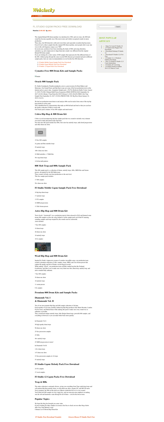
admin (50, 30)
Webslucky (43, 9)
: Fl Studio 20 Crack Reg (112, 65)
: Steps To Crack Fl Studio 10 (114, 46)
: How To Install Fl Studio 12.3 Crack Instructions (114, 62)
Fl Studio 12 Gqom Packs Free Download (51, 66)
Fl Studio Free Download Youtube (48, 417)
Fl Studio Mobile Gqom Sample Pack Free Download (55, 62)
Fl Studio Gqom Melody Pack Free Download (52, 64)
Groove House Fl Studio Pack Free (82, 417)
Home (40, 16)
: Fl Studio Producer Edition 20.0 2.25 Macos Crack (113, 67)
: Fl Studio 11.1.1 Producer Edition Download (113, 58)
